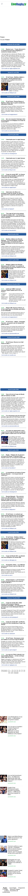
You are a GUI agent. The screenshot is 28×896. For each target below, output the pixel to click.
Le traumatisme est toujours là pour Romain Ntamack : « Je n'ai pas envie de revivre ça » (13, 474)
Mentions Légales (15, 889)
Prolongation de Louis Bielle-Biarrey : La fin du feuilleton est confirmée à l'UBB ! (15, 862)
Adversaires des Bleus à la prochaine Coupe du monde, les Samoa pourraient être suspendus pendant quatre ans (12, 194)
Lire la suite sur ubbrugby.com (9, 560)
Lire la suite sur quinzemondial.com (10, 130)
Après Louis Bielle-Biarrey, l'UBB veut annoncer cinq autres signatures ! (15, 838)
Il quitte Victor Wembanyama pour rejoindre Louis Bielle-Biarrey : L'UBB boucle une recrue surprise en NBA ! (14, 791)
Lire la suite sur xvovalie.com (9, 355)
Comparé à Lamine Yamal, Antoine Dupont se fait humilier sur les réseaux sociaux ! (15, 872)
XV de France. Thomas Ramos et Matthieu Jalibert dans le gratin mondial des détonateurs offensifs (13, 103)
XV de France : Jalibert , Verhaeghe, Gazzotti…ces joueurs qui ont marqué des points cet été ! (13, 323)
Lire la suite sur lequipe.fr (8, 209)
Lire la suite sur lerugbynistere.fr (9, 114)
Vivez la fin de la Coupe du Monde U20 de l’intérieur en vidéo (12, 395)
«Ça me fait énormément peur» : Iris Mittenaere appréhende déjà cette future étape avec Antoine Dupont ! (15, 778)
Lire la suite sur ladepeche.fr (8, 509)
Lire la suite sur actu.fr (7, 575)
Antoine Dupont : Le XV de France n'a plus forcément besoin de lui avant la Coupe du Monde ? (12, 581)
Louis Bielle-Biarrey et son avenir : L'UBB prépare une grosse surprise (15, 718)
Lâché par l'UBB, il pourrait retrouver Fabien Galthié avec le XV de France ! (11, 290)
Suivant (16, 672)
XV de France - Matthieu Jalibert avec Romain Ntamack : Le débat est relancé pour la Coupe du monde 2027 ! (13, 538)
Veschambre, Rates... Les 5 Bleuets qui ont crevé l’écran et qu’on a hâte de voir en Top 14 (13, 566)
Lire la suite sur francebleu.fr (8, 468)
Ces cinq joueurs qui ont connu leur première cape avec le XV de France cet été (13, 416)
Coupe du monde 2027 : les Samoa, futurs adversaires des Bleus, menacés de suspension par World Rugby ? (13, 176)
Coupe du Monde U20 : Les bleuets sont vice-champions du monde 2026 (13, 556)
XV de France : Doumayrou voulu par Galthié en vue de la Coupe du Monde (12, 638)
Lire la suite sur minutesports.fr (9, 153)
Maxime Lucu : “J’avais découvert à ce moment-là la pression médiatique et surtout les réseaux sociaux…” (13, 50)
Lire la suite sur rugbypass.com (9, 665)
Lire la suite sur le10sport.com (9, 92)
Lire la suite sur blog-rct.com (9, 169)
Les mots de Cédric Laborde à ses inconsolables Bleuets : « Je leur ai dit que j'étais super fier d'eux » (12, 656)
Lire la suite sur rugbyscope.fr (9, 187)
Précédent (4, 670)
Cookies (6, 890)
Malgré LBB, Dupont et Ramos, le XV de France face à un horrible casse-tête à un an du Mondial (13, 309)
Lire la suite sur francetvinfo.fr (9, 230)
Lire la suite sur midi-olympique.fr (10, 617)
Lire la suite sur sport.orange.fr (9, 649)
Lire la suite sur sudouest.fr (8, 633)
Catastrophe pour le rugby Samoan (15, 139)
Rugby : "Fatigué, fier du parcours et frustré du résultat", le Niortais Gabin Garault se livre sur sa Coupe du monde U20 (13, 456)
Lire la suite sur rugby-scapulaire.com (11, 68)
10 (11, 672)
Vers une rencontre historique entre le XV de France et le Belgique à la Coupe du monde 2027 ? (13, 120)
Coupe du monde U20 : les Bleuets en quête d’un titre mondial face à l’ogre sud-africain (13, 623)
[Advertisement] (14, 20)
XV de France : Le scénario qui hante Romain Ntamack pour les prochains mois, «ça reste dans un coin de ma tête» (12, 515)
